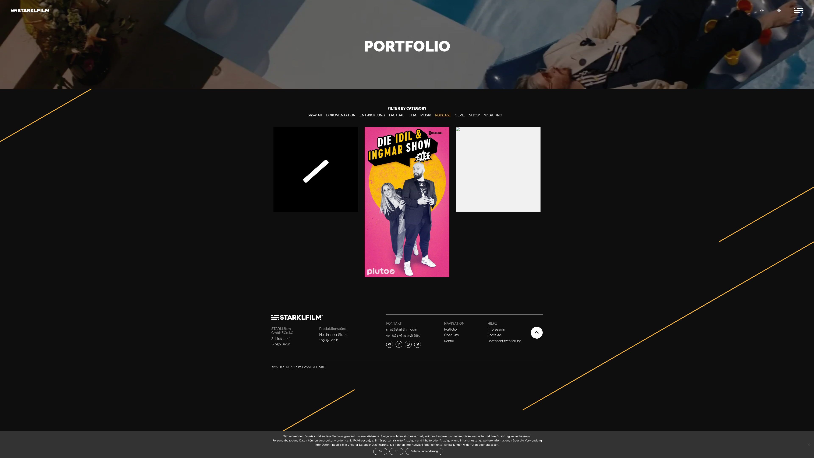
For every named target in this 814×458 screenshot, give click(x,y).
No (396, 451)
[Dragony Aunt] (498, 169)
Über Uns (451, 335)
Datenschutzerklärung (504, 341)
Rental (449, 341)
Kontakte (494, 335)
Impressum (496, 329)
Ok (380, 451)
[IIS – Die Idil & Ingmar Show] (407, 202)
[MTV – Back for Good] (315, 169)
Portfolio (450, 329)
